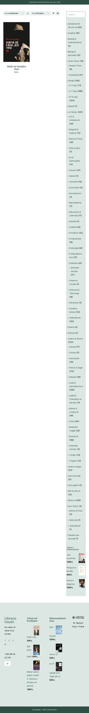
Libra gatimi (73, 485)
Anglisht (72, 33)
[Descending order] (28, 13)
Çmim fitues (73, 61)
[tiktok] (13, 640)
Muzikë (72, 221)
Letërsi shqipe (74, 467)
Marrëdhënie (75, 203)
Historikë (73, 182)
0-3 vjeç (73, 85)
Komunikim (74, 187)
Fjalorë (71, 106)
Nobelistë (73, 75)
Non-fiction (73, 506)
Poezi (72, 421)
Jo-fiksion (72, 112)
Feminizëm (74, 358)
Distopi (72, 347)
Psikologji (73, 248)
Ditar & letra (74, 148)
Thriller (72, 455)
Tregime (73, 461)
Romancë (73, 436)
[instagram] (9, 640)
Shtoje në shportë (15, 41)
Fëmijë (71, 81)
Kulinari (71, 333)
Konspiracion (75, 193)
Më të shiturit (74, 491)
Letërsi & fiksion (75, 339)
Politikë (72, 227)
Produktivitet (75, 239)
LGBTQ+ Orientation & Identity (75, 399)
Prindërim (73, 233)
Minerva (72, 500)
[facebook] (5, 640)
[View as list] (58, 13)
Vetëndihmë (75, 318)
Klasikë (72, 377)
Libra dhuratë (74, 476)
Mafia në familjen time (16, 67)
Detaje (16, 44)
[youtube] (5, 644)
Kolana (71, 327)
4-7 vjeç (73, 91)
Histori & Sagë (75, 368)
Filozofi (72, 170)
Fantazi (72, 352)
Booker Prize (75, 65)
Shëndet (73, 263)
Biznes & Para (75, 139)
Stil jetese (73, 303)
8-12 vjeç (73, 97)
